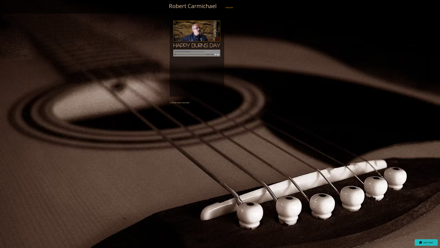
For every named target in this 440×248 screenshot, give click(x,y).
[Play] (175, 54)
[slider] (218, 54)
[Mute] (215, 54)
